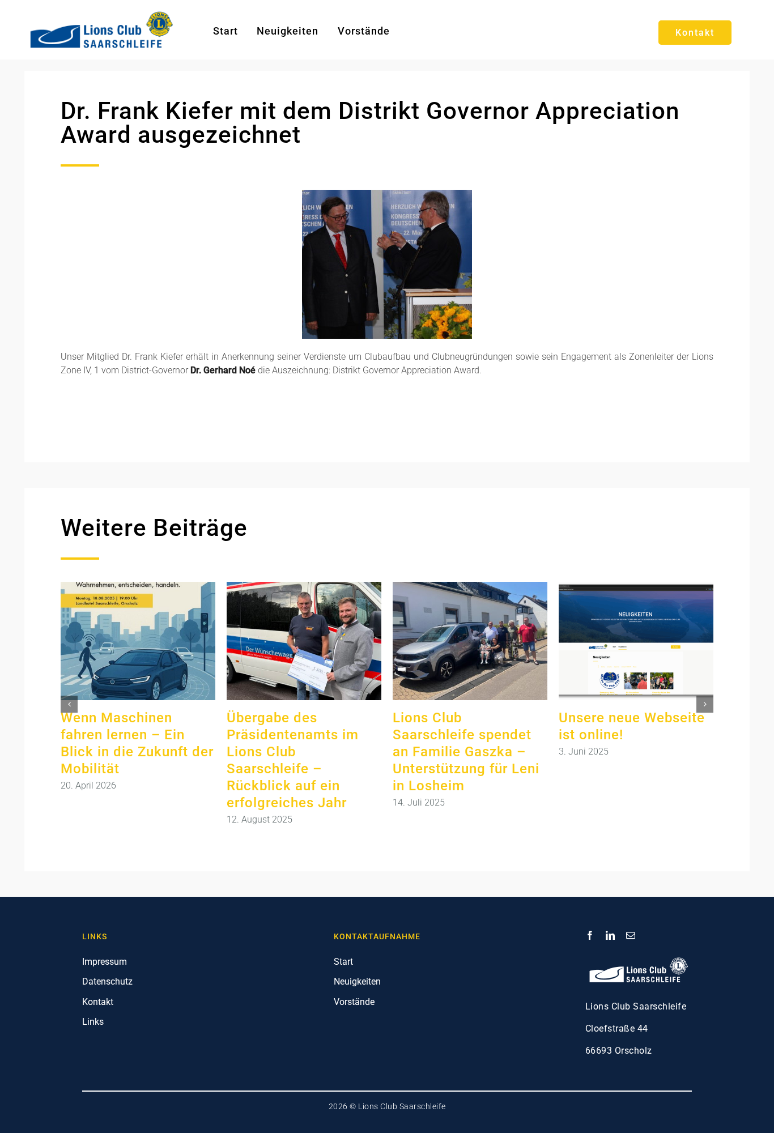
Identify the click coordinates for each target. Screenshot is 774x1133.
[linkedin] (610, 935)
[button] (69, 704)
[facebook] (589, 935)
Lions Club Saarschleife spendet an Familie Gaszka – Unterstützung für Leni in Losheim (466, 752)
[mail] (630, 935)
